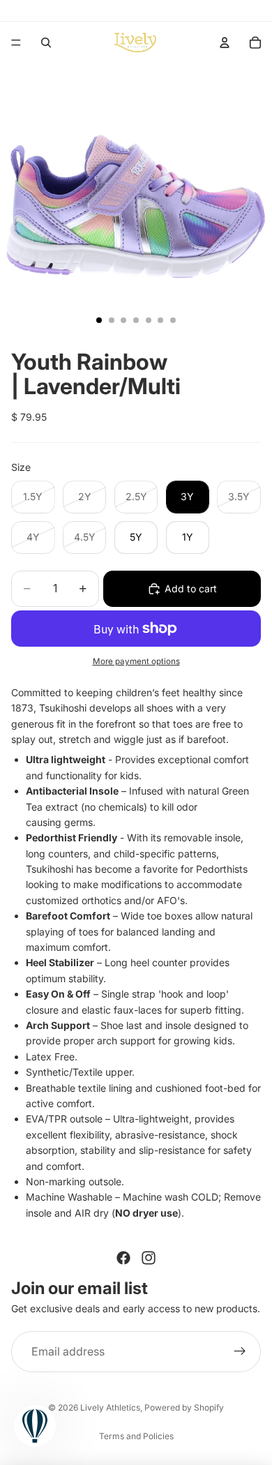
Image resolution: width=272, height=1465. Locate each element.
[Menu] (16, 43)
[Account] (224, 42)
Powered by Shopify (184, 1407)
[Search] (46, 42)
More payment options (136, 661)
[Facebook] (123, 1257)
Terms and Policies (136, 1436)
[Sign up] (240, 1352)
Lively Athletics (110, 1407)
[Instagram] (148, 1257)
